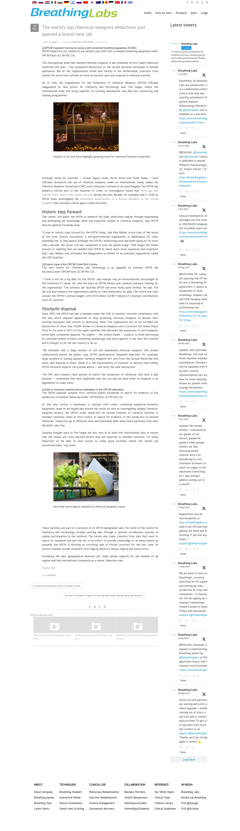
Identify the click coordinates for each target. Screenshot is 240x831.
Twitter (94, 606)
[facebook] (187, 2)
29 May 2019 (184, 693)
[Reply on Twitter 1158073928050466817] (181, 675)
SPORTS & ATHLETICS (82, 42)
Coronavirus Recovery (101, 808)
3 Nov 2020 (183, 419)
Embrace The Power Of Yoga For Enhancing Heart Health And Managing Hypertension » (104, 595)
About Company (43, 792)
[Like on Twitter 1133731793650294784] (194, 747)
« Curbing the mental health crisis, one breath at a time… (57, 585)
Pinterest (104, 606)
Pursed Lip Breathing (193, 797)
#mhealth (185, 185)
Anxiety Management (102, 803)
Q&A (194, 13)
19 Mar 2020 (183, 507)
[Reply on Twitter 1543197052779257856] (181, 128)
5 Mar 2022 (183, 209)
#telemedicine (187, 181)
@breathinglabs (203, 152)
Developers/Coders (135, 803)
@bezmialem (191, 110)
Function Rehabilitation (103, 797)
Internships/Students (136, 808)
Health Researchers (136, 797)
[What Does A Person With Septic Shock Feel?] (54, 626)
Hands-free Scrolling (71, 808)
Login (204, 13)
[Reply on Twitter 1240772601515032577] (181, 549)
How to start (163, 13)
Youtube (202, 2)
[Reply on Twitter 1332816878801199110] (181, 401)
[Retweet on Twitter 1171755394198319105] (187, 621)
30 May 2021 (184, 267)
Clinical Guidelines (165, 808)
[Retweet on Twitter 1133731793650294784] (187, 747)
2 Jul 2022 (182, 74)
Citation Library (164, 803)
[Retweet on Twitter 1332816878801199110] (187, 401)
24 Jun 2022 (183, 145)
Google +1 (99, 606)
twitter (192, 2)
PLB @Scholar (190, 808)
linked (207, 2)
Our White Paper (164, 792)
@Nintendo (191, 156)
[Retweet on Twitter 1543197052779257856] (187, 128)
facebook (90, 606)
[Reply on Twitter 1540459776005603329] (181, 191)
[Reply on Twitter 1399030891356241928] (181, 325)
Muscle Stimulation (70, 803)
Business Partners (134, 792)
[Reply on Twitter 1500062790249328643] (181, 250)
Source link (48, 568)
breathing (51, 575)
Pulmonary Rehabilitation (104, 792)
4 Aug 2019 (183, 638)
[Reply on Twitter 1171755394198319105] (181, 621)
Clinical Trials (162, 797)
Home (147, 13)
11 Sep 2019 (184, 566)
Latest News (41, 808)
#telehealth (204, 181)
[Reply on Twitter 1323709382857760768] (181, 490)
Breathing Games (44, 797)
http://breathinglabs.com (194, 522)
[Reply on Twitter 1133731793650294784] (181, 747)
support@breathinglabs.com (196, 543)
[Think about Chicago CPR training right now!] (95, 626)
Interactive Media (69, 797)
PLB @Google (189, 803)
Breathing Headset (70, 792)
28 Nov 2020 (184, 343)
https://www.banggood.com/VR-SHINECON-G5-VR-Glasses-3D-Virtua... (198, 316)
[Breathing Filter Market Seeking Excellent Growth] (137, 626)
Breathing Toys (43, 803)
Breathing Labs (187, 70)
